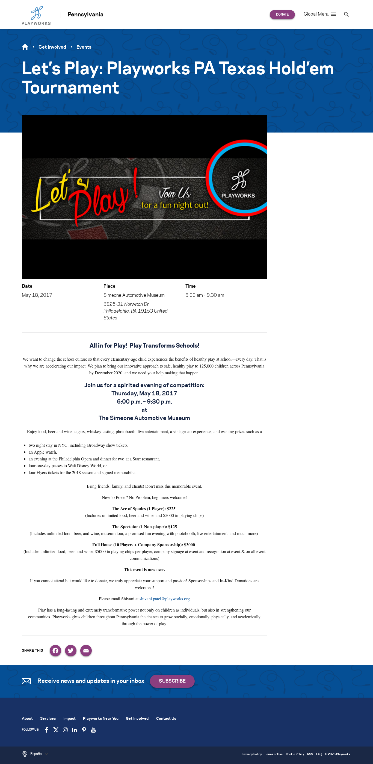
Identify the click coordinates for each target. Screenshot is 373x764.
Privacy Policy (252, 754)
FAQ (319, 754)
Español (36, 754)
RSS (310, 754)
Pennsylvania (85, 14)
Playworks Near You (101, 719)
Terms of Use (274, 754)
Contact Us (166, 719)
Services (48, 719)
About (27, 719)
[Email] (86, 650)
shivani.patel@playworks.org (165, 598)
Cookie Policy (295, 754)
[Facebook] (55, 650)
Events (83, 47)
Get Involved (52, 47)
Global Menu (316, 14)
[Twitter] (70, 650)
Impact (69, 719)
